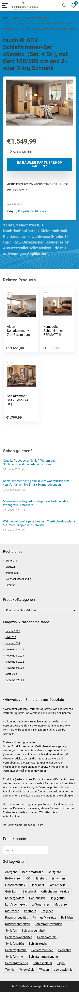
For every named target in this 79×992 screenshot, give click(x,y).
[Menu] (5, 5)
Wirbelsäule (26, 969)
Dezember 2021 (14, 680)
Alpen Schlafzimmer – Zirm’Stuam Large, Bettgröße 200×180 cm (19, 335)
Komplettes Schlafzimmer (19, 23)
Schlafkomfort (47, 937)
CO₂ (28, 878)
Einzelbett (37, 885)
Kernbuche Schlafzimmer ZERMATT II (53, 331)
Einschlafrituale (15, 885)
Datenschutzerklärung (18, 578)
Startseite (11, 560)
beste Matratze (32, 872)
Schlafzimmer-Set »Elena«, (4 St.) (17, 400)
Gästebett (29, 891)
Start (5, 17)
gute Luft (11, 891)
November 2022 (14, 667)
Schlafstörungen (42, 950)
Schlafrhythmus (16, 950)
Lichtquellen (37, 898)
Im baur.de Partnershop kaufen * (39, 164)
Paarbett (30, 911)
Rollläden (67, 917)
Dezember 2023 (14, 649)
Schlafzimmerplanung (43, 956)
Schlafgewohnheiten (18, 937)
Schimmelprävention (48, 924)
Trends (10, 969)
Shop (15, 17)
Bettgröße (55, 872)
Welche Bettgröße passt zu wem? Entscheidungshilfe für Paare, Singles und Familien (39, 523)
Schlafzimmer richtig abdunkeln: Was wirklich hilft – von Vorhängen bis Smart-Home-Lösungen (37, 482)
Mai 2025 (10, 637)
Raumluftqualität (16, 917)
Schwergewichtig (16, 963)
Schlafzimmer (14, 956)
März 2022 (11, 673)
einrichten (58, 878)
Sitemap (10, 585)
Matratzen (12, 911)
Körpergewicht (14, 898)
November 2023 (14, 655)
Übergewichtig (63, 969)
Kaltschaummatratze (55, 891)
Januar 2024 (12, 643)
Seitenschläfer (42, 963)
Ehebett (41, 878)
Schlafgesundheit (33, 930)
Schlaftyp (64, 950)
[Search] (64, 5)
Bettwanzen (13, 878)
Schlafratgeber (39, 943)
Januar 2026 (12, 631)
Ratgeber (47, 911)
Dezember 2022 (14, 661)
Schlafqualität (14, 943)
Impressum (12, 572)
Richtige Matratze (44, 917)
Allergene (11, 872)
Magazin (10, 566)
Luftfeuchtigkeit (16, 904)
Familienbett (57, 885)
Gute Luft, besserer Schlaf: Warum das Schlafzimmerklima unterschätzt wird (29, 462)
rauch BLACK (14, 204)
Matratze (60, 904)
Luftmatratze (41, 904)
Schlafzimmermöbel (36, 17)
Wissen (44, 969)
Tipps (61, 963)
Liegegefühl (57, 898)
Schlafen (11, 930)
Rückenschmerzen (17, 924)
